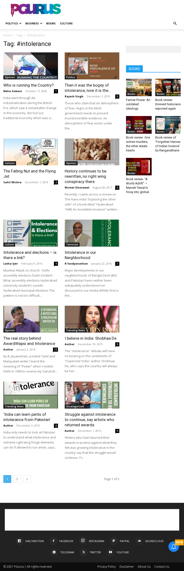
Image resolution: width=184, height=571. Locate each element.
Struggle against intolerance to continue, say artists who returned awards (90, 419)
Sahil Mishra (12, 182)
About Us (144, 567)
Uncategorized (75, 406)
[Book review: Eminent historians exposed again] (168, 87)
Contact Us (161, 567)
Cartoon (10, 163)
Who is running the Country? (28, 85)
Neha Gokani (12, 91)
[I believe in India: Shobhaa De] (92, 319)
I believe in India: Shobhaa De (90, 338)
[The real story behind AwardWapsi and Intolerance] (30, 319)
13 (55, 349)
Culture (66, 23)
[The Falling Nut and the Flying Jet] (30, 152)
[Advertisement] (124, 10)
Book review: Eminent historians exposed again (168, 104)
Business (32, 23)
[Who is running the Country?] (30, 65)
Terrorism (72, 244)
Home (7, 35)
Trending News (75, 330)
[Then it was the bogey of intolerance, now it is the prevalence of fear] (92, 65)
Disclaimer (127, 567)
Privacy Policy (107, 567)
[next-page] (27, 479)
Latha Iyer (10, 263)
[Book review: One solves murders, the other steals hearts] (139, 124)
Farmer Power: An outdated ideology (138, 104)
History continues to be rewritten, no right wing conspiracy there (85, 176)
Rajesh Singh (74, 96)
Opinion (10, 77)
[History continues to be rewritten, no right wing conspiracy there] (92, 152)
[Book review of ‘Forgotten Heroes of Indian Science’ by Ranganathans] (168, 124)
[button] (175, 23)
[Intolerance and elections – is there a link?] (30, 233)
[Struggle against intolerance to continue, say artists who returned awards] (92, 395)
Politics (12, 23)
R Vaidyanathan (76, 263)
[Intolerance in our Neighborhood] (92, 233)
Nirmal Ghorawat (77, 187)
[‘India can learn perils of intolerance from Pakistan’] (30, 395)
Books (51, 23)
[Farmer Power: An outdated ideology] (139, 87)
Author (8, 349)
